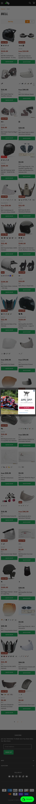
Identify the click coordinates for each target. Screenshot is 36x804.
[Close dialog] (34, 390)
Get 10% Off (26, 407)
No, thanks (26, 410)
